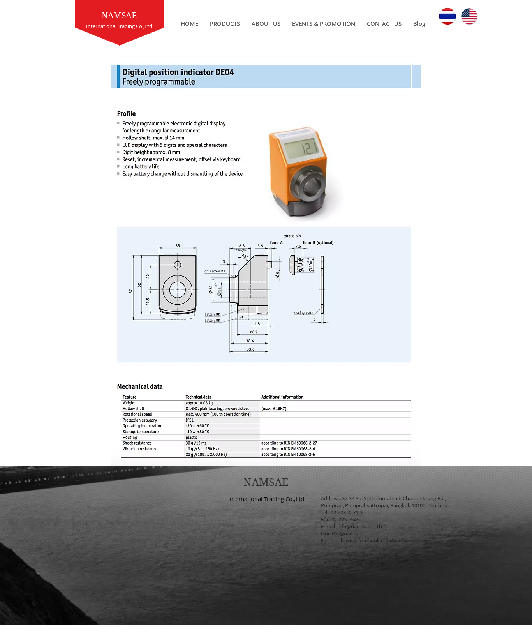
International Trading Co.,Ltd (266, 499)
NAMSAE (119, 15)
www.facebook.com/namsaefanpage (388, 540)
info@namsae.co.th (359, 526)
